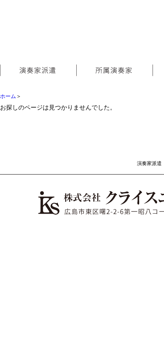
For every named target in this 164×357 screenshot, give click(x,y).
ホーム (8, 96)
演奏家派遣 (149, 163)
